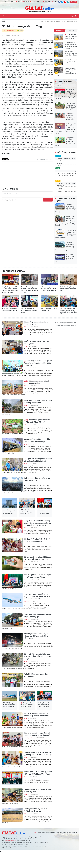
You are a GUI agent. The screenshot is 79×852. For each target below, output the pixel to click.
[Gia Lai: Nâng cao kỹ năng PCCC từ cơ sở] (58, 62)
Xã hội (3, 21)
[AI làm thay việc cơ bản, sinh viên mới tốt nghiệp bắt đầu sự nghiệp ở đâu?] (49, 279)
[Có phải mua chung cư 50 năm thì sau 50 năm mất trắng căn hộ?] (9, 503)
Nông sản (58, 155)
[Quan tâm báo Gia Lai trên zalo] (62, 2)
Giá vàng (58, 180)
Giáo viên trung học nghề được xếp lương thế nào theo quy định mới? (37, 734)
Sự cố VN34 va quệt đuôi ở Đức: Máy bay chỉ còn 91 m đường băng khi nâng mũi (9, 704)
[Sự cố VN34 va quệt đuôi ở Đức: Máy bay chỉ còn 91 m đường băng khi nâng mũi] (9, 696)
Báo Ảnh (12, 1)
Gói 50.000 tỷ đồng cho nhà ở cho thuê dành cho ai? (37, 479)
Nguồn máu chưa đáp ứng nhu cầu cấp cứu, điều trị (9, 309)
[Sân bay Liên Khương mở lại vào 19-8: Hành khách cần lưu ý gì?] (12, 815)
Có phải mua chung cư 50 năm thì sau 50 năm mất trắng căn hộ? (9, 512)
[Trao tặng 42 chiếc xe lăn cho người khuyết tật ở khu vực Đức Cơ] (12, 581)
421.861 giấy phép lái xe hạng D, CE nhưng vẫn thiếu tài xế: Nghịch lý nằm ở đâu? (37, 636)
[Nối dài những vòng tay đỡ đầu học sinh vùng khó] (12, 680)
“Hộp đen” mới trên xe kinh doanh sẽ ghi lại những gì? (37, 615)
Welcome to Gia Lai (36, 1)
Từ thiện (63, 21)
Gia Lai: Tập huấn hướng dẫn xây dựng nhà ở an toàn (36, 323)
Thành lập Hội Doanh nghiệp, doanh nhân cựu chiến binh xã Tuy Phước (38, 773)
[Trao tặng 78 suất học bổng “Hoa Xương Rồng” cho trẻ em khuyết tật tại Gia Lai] (12, 367)
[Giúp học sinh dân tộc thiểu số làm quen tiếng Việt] (12, 795)
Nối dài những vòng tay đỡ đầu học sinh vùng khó (37, 675)
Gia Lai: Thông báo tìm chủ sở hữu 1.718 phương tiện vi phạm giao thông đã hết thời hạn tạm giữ (65, 221)
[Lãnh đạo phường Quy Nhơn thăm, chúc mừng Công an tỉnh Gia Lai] (12, 719)
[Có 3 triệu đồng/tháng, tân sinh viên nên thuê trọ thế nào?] (68, 279)
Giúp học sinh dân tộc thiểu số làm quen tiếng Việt (37, 790)
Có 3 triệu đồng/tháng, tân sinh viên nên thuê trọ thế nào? (68, 288)
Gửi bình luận (48, 200)
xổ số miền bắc (58, 322)
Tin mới (71, 31)
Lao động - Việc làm (55, 21)
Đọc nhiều (59, 31)
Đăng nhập (73, 1)
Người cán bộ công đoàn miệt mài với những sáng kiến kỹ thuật (71, 45)
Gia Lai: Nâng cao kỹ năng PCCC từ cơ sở (71, 61)
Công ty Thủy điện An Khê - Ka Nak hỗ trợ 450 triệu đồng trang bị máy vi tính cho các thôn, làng (10, 289)
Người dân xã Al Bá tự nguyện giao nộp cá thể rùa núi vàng (65, 141)
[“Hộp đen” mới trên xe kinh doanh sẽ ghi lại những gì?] (12, 620)
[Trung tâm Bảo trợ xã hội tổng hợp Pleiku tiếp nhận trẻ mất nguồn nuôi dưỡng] (27, 696)
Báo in (19, 1)
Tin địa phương (65, 81)
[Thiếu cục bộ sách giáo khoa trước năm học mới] (12, 347)
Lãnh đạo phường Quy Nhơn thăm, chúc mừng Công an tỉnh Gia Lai (37, 715)
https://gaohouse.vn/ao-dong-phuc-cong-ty (65, 325)
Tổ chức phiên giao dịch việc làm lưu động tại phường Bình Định (38, 540)
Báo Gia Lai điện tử (39, 9)
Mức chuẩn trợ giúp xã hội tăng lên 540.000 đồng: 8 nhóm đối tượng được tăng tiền (68, 311)
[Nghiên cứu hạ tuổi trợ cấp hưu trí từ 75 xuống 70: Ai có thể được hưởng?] (12, 758)
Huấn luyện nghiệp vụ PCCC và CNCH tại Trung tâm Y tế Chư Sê (71, 54)
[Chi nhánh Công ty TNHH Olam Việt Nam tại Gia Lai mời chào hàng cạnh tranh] (60, 232)
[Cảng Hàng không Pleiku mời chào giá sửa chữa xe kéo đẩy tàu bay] (60, 206)
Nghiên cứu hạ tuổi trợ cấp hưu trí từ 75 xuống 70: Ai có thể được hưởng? (38, 753)
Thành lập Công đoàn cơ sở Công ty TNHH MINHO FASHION (26, 512)
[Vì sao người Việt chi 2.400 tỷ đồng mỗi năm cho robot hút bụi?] (12, 445)
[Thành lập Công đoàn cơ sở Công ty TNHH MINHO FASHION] (27, 503)
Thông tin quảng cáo (66, 199)
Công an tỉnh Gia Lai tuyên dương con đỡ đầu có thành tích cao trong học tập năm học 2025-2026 (37, 523)
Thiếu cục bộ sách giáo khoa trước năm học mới (37, 342)
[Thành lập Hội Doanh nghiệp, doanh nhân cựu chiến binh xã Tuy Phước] (12, 778)
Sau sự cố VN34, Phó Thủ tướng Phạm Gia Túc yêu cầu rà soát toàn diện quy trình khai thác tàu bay (37, 596)
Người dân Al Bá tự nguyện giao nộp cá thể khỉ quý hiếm (71, 116)
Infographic (57, 1)
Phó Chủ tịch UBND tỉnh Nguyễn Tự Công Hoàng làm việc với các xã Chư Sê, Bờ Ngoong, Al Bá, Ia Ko (65, 94)
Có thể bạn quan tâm (14, 271)
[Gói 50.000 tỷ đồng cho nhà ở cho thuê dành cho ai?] (12, 484)
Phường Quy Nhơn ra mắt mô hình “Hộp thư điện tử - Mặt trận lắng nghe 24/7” (44, 512)
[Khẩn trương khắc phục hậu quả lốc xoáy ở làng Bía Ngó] (12, 426)
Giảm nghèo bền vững (72, 21)
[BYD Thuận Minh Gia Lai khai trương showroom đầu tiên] (60, 257)
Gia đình (47, 21)
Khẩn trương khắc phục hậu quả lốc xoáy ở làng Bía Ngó (37, 421)
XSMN (74, 322)
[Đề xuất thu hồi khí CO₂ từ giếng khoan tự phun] (58, 37)
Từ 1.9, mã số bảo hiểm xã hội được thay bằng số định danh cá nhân (37, 558)
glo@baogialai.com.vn (10, 840)
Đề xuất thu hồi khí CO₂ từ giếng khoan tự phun (71, 36)
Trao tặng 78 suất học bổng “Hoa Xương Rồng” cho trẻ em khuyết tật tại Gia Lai (38, 363)
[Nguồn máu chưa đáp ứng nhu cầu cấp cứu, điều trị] (10, 300)
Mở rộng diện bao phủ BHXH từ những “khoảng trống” (29, 310)
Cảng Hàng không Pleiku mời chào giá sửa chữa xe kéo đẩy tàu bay (65, 208)
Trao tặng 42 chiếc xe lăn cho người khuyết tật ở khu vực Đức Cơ (37, 576)
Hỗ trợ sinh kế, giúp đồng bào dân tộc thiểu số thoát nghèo (71, 106)
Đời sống (41, 21)
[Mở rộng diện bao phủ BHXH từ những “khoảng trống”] (29, 300)
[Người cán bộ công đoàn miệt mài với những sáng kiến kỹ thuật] (58, 45)
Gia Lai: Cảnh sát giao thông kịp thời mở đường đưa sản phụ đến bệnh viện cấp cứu (65, 71)
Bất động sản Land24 (67, 322)
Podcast (26, 1)
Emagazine (47, 1)
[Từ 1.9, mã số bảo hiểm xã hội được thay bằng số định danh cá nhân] (12, 563)
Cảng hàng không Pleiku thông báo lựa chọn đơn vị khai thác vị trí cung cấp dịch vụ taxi (65, 246)
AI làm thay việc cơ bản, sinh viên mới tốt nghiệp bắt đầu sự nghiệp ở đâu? (48, 288)
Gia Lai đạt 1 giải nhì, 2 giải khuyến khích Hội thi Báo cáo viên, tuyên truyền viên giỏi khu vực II (65, 128)
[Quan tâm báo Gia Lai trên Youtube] (65, 2)
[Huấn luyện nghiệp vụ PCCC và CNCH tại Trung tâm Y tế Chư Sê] (58, 53)
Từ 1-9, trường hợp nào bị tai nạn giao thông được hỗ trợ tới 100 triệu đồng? (37, 656)
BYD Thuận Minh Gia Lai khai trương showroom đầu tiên (65, 258)
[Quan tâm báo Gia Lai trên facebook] (59, 2)
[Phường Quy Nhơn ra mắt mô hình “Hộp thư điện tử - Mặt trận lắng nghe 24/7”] (44, 503)
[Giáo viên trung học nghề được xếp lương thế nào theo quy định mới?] (12, 739)
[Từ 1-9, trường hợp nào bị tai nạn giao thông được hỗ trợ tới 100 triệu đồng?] (12, 660)
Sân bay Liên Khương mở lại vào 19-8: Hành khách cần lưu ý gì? (38, 810)
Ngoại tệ (58, 168)
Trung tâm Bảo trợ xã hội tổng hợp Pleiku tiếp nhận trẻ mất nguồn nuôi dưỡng (27, 705)
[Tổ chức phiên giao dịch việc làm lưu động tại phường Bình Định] (12, 545)
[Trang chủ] (3, 16)
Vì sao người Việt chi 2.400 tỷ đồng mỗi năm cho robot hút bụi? (37, 440)
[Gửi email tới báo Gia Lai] (68, 2)
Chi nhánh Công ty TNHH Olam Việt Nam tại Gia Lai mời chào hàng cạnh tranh (65, 234)
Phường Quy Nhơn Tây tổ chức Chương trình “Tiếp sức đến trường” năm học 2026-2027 (44, 704)
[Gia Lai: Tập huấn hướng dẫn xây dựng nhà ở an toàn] (12, 328)
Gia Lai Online (13, 833)
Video (5, 1)
